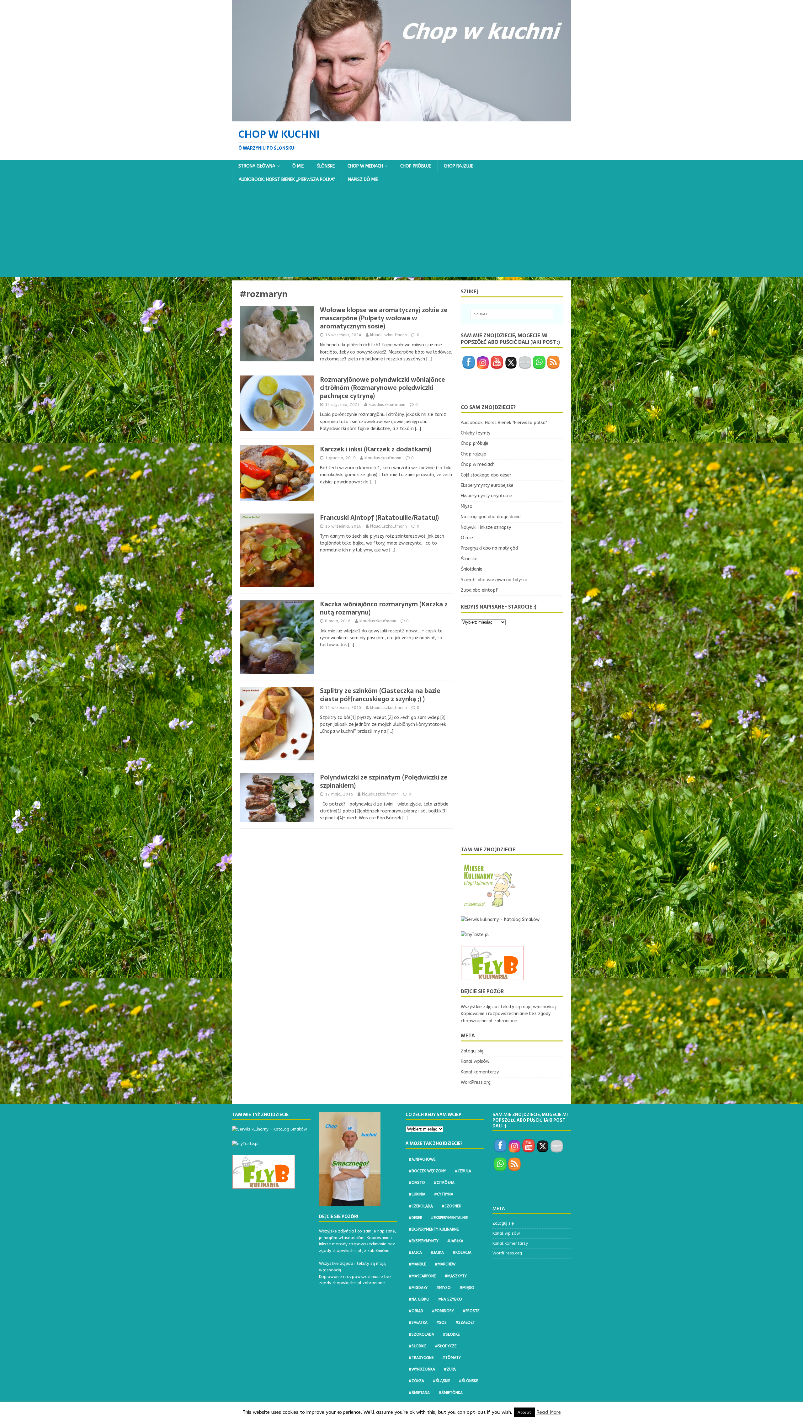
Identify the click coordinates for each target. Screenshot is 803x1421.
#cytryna (443, 1194)
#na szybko (450, 1299)
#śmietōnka (451, 1393)
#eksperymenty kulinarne (434, 1229)
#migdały (418, 1287)
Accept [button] (524, 1412)
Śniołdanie (471, 569)
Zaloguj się (472, 1051)
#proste (471, 1311)
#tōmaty (451, 1357)
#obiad (416, 1311)
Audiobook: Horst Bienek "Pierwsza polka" (504, 422)
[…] (429, 359)
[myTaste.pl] (475, 934)
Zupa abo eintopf (479, 590)
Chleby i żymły (475, 433)
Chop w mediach (365, 166)
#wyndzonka (422, 1369)
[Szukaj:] (512, 314)
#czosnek (451, 1206)
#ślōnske (468, 1381)
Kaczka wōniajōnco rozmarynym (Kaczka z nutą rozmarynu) (384, 608)
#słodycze (445, 1346)
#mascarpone (422, 1276)
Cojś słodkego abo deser (486, 475)
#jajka (437, 1252)
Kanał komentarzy (480, 1072)
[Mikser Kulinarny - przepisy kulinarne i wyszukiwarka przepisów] (489, 904)
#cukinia (417, 1194)
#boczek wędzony (427, 1171)
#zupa (450, 1369)
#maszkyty (455, 1276)
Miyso (466, 506)
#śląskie (441, 1381)
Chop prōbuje (415, 166)
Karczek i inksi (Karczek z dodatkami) (375, 449)
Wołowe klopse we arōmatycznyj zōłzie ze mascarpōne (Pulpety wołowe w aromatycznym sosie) (384, 318)
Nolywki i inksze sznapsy (486, 527)
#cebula (463, 1171)
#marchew (445, 1264)
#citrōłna (444, 1182)
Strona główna (256, 166)
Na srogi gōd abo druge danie (491, 516)
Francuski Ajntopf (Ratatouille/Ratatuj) (379, 518)
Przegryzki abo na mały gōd (489, 548)
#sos (441, 1322)
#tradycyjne (421, 1357)
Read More (548, 1412)
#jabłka (455, 1241)
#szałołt (465, 1322)
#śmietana (419, 1393)
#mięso (467, 1287)
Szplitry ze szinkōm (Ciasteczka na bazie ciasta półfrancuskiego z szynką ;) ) (380, 695)
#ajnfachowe (422, 1159)
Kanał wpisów (475, 1061)
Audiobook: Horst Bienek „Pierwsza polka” (287, 179)
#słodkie (417, 1346)
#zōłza (416, 1381)
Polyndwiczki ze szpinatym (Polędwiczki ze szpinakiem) (384, 781)
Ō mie (298, 166)
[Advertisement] (401, 233)
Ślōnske (325, 166)
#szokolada (421, 1334)
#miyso (443, 1287)
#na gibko (419, 1299)
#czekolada (421, 1206)
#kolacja (462, 1252)
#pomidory (443, 1311)
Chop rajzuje (458, 166)
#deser (415, 1218)
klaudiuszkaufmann (388, 335)
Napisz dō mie (363, 179)
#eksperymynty (424, 1241)
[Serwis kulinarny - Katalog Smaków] (500, 919)
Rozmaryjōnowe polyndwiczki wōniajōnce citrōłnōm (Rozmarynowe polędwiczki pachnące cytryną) (382, 388)
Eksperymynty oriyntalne (486, 495)
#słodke (451, 1334)
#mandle (417, 1264)
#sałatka (418, 1322)
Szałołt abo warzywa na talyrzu (494, 580)
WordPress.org (476, 1082)
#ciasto (417, 1182)
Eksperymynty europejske (487, 485)
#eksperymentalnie (449, 1218)
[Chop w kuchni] (401, 117)
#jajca (415, 1252)
